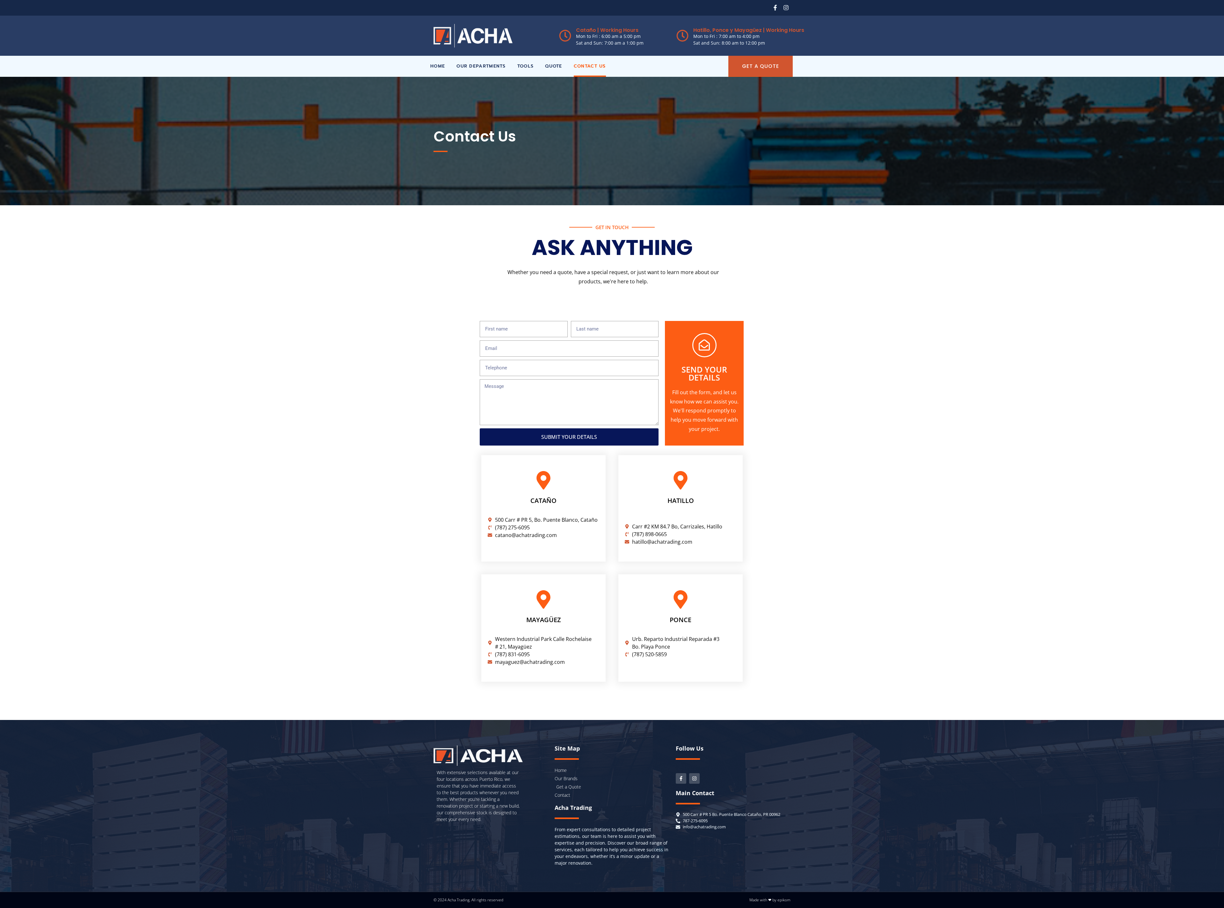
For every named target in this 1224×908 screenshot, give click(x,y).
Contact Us (590, 66)
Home (437, 66)
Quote (553, 66)
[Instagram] (785, 7)
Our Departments (481, 66)
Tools (525, 66)
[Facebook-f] (775, 7)
